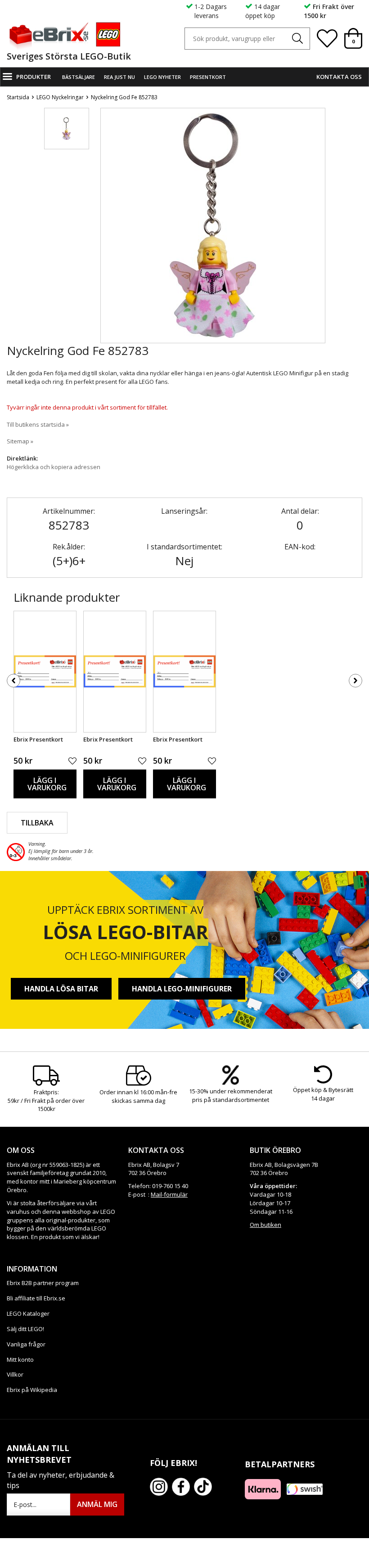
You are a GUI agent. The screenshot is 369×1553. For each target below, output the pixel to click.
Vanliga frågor (26, 1344)
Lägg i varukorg (47, 784)
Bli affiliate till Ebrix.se (36, 1298)
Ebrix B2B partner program (43, 1283)
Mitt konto (20, 1359)
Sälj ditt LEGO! (25, 1329)
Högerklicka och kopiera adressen (53, 467)
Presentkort (208, 77)
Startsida (18, 97)
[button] (66, 128)
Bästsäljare (78, 77)
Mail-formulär (169, 1194)
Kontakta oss (339, 77)
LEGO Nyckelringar (60, 97)
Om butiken (265, 1225)
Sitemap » (20, 441)
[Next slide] (318, 227)
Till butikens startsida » (38, 424)
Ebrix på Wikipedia (32, 1390)
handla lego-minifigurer (182, 989)
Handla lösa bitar (61, 989)
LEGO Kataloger (28, 1313)
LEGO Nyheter (162, 77)
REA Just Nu (119, 77)
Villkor (15, 1374)
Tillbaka (37, 823)
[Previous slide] (107, 227)
